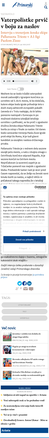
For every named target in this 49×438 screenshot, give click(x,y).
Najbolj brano (25, 388)
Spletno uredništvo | (21, 366)
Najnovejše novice (24, 392)
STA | (14, 353)
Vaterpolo (7, 14)
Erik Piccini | (17, 340)
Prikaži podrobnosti (32, 231)
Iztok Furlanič (6, 44)
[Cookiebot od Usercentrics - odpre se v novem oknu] (35, 187)
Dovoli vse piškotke (24, 240)
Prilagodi (23, 248)
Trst (15, 44)
